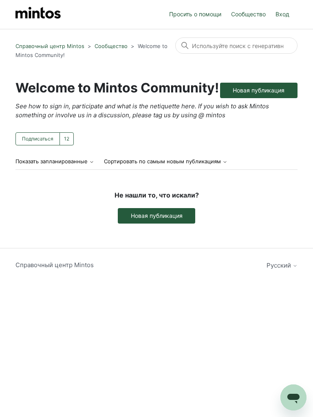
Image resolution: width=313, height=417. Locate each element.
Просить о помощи (195, 14)
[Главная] (38, 14)
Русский (280, 265)
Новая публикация (258, 90)
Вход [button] (282, 14)
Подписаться (37, 139)
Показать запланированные (52, 161)
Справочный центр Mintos (49, 46)
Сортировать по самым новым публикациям (163, 161)
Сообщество (248, 14)
